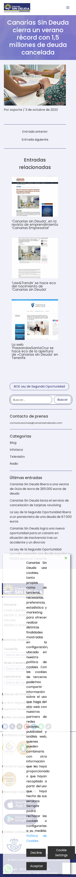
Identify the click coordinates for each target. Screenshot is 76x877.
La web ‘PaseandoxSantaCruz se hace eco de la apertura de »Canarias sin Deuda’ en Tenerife (35, 351)
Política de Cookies (36, 838)
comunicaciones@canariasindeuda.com (36, 423)
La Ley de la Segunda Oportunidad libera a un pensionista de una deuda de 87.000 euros (41, 517)
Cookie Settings (61, 852)
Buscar (62, 399)
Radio (14, 463)
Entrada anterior (35, 131)
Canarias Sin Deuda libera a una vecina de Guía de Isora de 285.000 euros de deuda (39, 489)
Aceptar (36, 866)
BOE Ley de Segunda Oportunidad (39, 386)
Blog (13, 442)
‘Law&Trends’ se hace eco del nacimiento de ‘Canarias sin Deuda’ (34, 286)
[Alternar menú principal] (68, 7)
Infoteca (16, 449)
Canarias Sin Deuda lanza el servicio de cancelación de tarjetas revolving (39, 502)
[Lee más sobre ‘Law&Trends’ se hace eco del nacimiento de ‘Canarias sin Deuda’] (35, 257)
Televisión (17, 456)
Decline (36, 852)
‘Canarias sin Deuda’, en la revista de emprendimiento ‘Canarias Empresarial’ (35, 224)
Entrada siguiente (35, 139)
